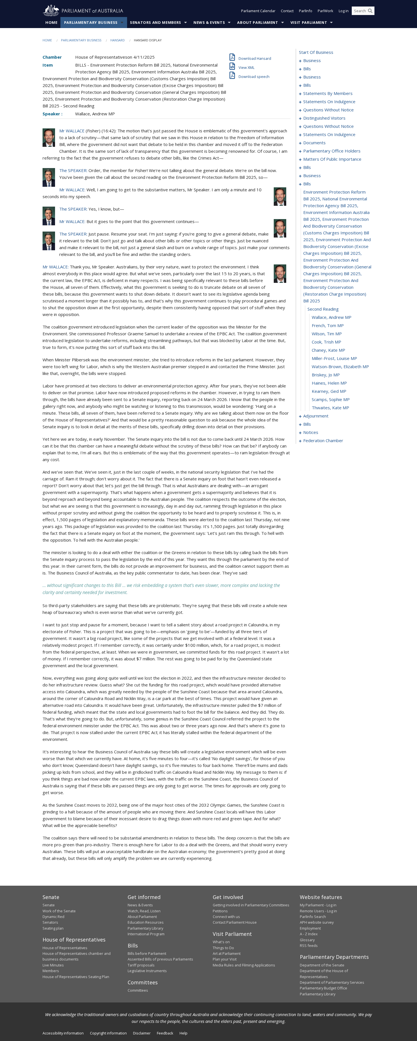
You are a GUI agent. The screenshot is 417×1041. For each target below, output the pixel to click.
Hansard (117, 40)
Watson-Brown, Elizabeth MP (340, 366)
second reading (323, 309)
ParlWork (325, 10)
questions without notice (328, 110)
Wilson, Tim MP (327, 333)
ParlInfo (305, 10)
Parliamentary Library (145, 928)
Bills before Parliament (147, 953)
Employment (310, 928)
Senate (49, 905)
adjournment (315, 416)
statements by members (328, 93)
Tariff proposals (141, 965)
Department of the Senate (322, 965)
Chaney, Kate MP (328, 350)
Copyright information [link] (108, 1033)
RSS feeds (309, 945)
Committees (138, 990)
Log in (344, 10)
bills (307, 68)
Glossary (307, 939)
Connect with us (226, 916)
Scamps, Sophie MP (331, 399)
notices (310, 432)
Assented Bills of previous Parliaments (160, 959)
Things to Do (223, 947)
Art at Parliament (227, 953)
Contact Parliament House (235, 922)
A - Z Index (309, 933)
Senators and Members (155, 22)
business (312, 60)
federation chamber (323, 440)
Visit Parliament (308, 22)
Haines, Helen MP (329, 383)
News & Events (209, 22)
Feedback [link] (165, 1033)
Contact (287, 10)
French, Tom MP (328, 325)
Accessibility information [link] (63, 1033)
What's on (221, 941)
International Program (146, 933)
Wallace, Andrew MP (331, 317)
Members (51, 970)
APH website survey (317, 922)
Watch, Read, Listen (144, 910)
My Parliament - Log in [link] (318, 905)
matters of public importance (332, 159)
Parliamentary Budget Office (323, 988)
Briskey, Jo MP (326, 375)
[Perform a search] (370, 11)
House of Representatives (65, 947)
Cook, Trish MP (326, 342)
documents (314, 142)
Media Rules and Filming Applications (244, 965)
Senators (50, 922)
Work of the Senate (59, 910)
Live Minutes (53, 965)
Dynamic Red (53, 916)
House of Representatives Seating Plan (76, 976)
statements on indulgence (329, 101)
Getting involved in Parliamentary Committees (251, 905)
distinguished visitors (324, 118)
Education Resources (146, 922)
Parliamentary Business (91, 22)
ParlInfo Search (313, 916)
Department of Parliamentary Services (332, 982)
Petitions (220, 910)
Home (51, 22)
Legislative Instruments (147, 970)
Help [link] (184, 1033)
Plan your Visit (225, 959)
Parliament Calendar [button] (258, 10)
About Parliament (257, 22)
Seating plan (53, 928)
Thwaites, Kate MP (330, 407)
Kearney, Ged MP (329, 391)
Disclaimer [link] (142, 1033)
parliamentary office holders (332, 151)
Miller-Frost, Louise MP (334, 358)
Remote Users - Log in (318, 910)
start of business (316, 52)
